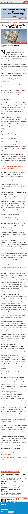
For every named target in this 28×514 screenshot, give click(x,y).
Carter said (16, 148)
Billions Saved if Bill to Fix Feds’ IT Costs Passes (13, 475)
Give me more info (4, 509)
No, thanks (10, 511)
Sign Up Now (22, 18)
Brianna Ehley (4, 45)
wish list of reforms (16, 92)
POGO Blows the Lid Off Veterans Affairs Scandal (13, 482)
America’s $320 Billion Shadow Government (10, 490)
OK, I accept (4, 511)
